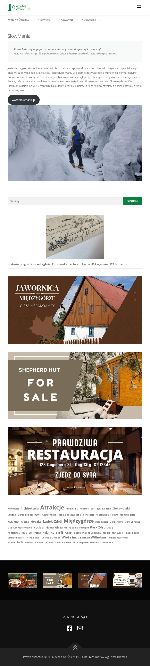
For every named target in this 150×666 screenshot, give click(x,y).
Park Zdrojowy (101, 527)
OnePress (88, 657)
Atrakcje (52, 507)
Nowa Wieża (54, 527)
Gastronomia (49, 514)
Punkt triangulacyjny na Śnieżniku (82, 532)
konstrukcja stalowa (107, 514)
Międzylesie (101, 521)
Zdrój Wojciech (80, 542)
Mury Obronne (132, 521)
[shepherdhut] (75, 385)
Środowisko (106, 542)
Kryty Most (13, 521)
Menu (139, 7)
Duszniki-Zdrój (16, 514)
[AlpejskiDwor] (22, 580)
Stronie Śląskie (16, 537)
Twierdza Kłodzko (50, 537)
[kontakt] (80, 628)
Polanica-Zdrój (53, 532)
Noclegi (38, 527)
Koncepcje (88, 514)
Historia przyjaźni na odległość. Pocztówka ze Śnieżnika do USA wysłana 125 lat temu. (68, 264)
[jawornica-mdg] (75, 310)
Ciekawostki (121, 508)
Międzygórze (79, 521)
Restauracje (118, 532)
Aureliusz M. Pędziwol (77, 508)
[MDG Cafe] (127, 580)
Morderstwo (116, 521)
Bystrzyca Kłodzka (101, 508)
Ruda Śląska (132, 532)
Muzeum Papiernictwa (20, 527)
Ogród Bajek (71, 527)
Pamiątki (84, 527)
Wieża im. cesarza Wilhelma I (85, 537)
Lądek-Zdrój (52, 521)
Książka (25, 521)
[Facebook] (69, 628)
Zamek (49, 542)
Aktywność (13, 508)
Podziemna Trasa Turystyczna (24, 532)
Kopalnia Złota (127, 514)
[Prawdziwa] (75, 461)
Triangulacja (32, 537)
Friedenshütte (33, 514)
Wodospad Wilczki (34, 542)
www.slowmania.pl (24, 100)
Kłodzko (36, 521)
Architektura (30, 508)
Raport (106, 532)
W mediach (15, 542)
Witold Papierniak (118, 537)
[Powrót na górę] (75, 648)
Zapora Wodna (63, 542)
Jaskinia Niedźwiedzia (69, 514)
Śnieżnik (94, 542)
